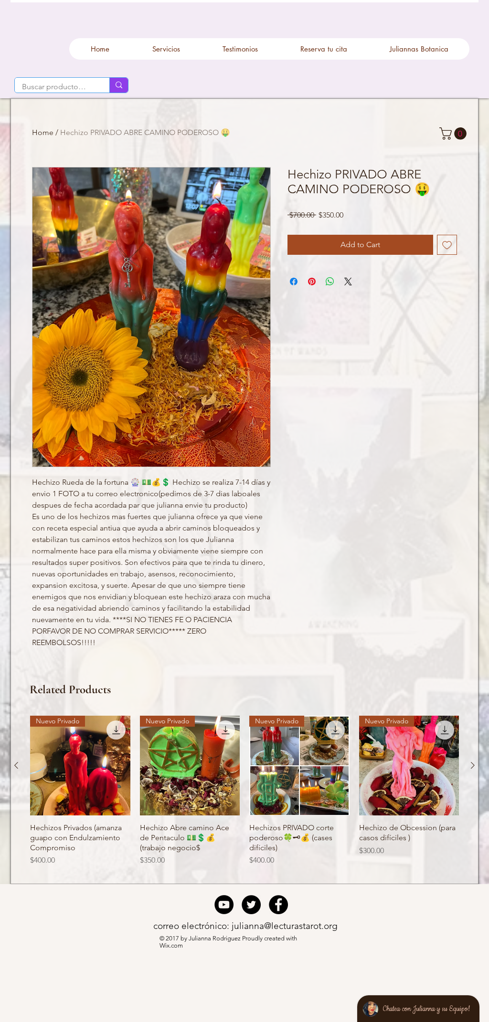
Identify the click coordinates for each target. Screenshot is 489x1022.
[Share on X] (348, 281)
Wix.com (171, 945)
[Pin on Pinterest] (312, 281)
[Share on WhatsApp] (330, 281)
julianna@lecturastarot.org (285, 925)
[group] (244, 796)
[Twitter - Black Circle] (251, 904)
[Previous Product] (16, 765)
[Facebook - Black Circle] (278, 904)
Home (42, 132)
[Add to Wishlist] (447, 245)
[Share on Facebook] (293, 281)
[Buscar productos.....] (118, 85)
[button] (454, 133)
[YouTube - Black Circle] (224, 904)
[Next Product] (472, 765)
